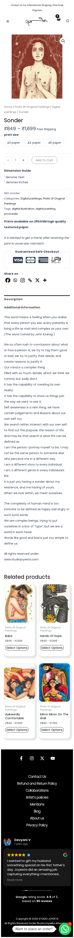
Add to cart (44, 160)
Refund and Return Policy (37, 783)
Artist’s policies (37, 797)
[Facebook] (8, 280)
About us (37, 818)
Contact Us (17, 5)
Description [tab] (13, 299)
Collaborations (37, 790)
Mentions (37, 804)
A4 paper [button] (34, 143)
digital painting (45, 208)
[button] (68, 21)
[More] (45, 280)
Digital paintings (31, 198)
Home (8, 107)
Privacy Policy (37, 825)
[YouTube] (53, 758)
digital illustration (23, 208)
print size (11, 135)
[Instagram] (22, 280)
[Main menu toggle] (7, 21)
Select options (17, 648)
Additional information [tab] (22, 307)
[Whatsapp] (15, 280)
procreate (11, 214)
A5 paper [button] (54, 143)
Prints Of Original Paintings (32, 107)
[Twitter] (42, 758)
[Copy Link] (30, 280)
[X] (37, 280)
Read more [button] (15, 880)
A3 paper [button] (13, 143)
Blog (37, 811)
